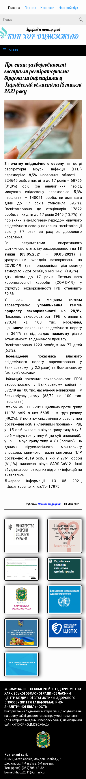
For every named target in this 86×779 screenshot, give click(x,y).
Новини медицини (49, 504)
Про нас (30, 8)
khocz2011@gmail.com (31, 772)
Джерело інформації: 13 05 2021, (43, 481)
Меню (13, 50)
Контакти (47, 8)
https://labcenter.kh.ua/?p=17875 (32, 486)
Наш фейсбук (68, 8)
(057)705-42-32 (33, 768)
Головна (14, 8)
